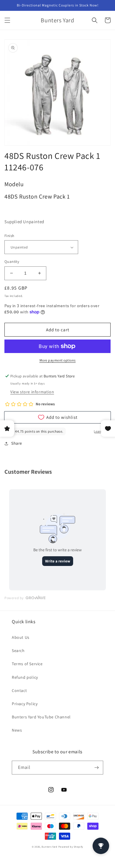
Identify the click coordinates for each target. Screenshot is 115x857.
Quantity (11, 261)
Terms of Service (27, 663)
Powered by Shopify (70, 846)
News (17, 730)
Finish (9, 235)
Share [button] (16, 443)
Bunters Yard (49, 846)
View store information (32, 391)
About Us (20, 637)
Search (18, 650)
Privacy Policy (24, 703)
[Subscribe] (96, 767)
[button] (7, 20)
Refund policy (25, 677)
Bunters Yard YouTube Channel (41, 717)
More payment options (58, 360)
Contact (19, 690)
